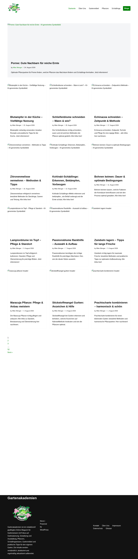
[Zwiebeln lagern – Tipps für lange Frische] (111, 221)
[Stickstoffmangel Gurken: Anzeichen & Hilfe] (69, 284)
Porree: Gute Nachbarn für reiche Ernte (35, 63)
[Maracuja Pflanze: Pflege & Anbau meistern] (27, 284)
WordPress (44, 530)
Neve (42, 521)
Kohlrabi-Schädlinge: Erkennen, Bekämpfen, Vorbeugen (66, 180)
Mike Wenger (17, 67)
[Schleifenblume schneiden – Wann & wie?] (69, 98)
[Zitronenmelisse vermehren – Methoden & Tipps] (27, 158)
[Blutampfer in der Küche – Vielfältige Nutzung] (27, 98)
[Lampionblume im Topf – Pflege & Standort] (27, 221)
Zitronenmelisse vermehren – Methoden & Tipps (25, 180)
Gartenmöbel (94, 8)
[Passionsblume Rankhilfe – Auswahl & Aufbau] (69, 221)
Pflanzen (105, 8)
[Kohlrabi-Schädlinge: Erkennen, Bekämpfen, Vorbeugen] (69, 158)
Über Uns (82, 8)
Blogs (126, 8)
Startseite (72, 8)
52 (8, 349)
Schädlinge (116, 8)
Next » (10, 352)
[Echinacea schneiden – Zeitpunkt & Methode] (111, 98)
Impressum (116, 526)
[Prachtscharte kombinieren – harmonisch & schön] (111, 284)
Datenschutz (98, 528)
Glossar (109, 528)
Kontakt (96, 526)
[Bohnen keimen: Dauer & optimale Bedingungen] (111, 158)
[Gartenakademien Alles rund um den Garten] (14, 8)
